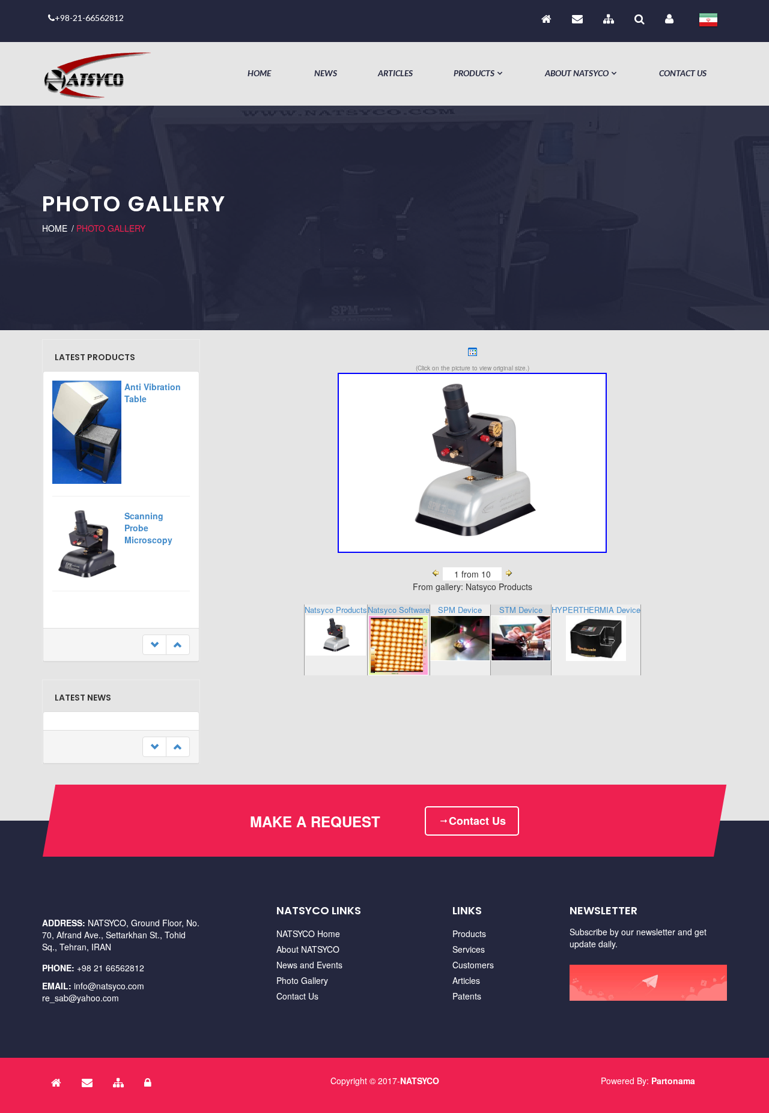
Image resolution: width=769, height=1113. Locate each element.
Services (468, 949)
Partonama (673, 1081)
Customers (473, 965)
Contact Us (683, 73)
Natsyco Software (399, 609)
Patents (466, 996)
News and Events (309, 965)
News (325, 73)
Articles (395, 73)
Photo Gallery (302, 980)
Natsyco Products (336, 609)
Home (259, 73)
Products (474, 73)
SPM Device (460, 609)
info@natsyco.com (109, 986)
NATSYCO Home (308, 934)
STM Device (521, 609)
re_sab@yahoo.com (80, 998)
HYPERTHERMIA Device (596, 609)
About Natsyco (577, 73)
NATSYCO (419, 1081)
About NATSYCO (307, 949)
